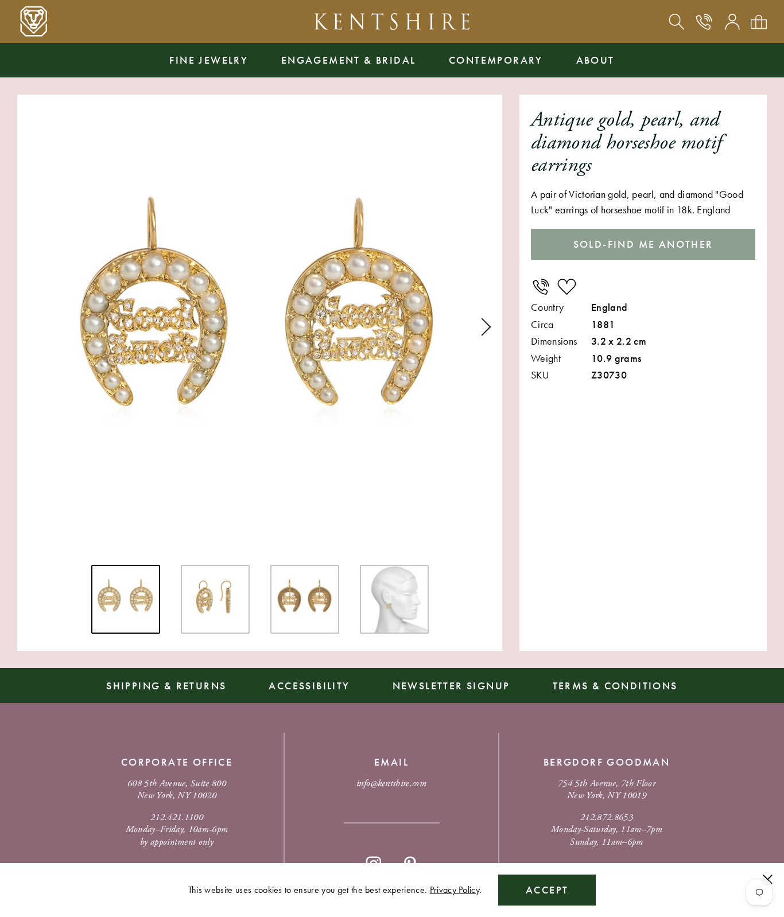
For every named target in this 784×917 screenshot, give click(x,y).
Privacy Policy (454, 890)
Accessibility (309, 685)
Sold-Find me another (643, 244)
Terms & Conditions (615, 685)
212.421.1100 (176, 817)
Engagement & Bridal (348, 60)
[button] (482, 327)
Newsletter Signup (451, 685)
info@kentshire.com (391, 784)
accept (547, 889)
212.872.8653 (606, 817)
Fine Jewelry (208, 60)
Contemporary (496, 60)
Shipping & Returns (166, 685)
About (595, 60)
